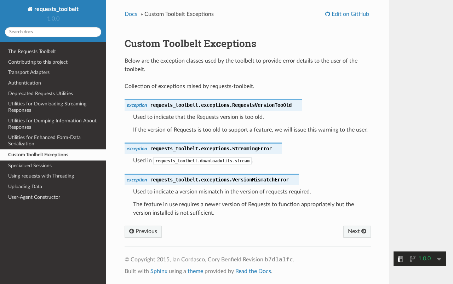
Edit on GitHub (349, 14)
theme (195, 271)
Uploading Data (25, 186)
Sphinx (158, 271)
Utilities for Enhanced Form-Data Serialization (44, 140)
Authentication (24, 83)
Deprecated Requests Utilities (40, 93)
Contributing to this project (38, 62)
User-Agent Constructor (34, 197)
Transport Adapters (29, 72)
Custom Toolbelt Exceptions (38, 154)
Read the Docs (253, 271)
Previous (145, 231)
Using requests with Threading (41, 176)
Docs (131, 14)
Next (354, 231)
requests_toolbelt (56, 9)
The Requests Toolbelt (32, 51)
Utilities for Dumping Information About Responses (52, 124)
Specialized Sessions (30, 165)
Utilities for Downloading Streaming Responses (47, 107)
